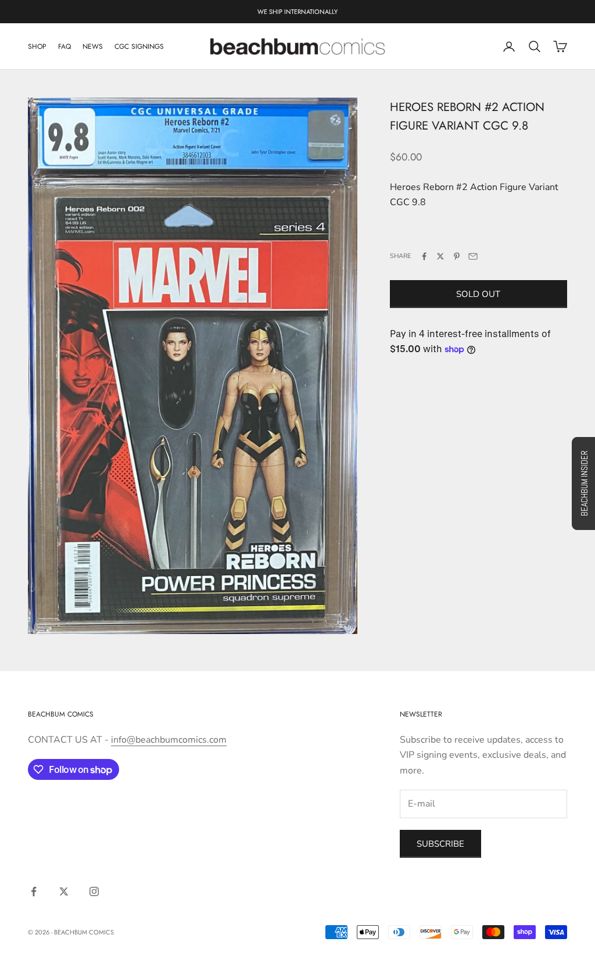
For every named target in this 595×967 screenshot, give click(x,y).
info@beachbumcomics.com (169, 739)
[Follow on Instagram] (94, 891)
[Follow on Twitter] (64, 891)
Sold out (478, 294)
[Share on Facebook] (424, 256)
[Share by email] (473, 256)
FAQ (64, 46)
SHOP (37, 46)
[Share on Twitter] (440, 256)
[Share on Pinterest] (456, 256)
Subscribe (440, 844)
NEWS (93, 46)
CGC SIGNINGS (139, 46)
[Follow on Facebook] (34, 891)
